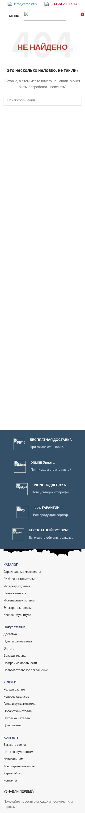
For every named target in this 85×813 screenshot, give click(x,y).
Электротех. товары (17, 607)
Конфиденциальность (19, 766)
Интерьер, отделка (17, 586)
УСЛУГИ (10, 682)
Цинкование (12, 725)
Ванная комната (15, 593)
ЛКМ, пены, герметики (19, 579)
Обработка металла (18, 711)
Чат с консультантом (18, 752)
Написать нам (13, 759)
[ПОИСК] (76, 100)
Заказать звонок (15, 744)
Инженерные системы (19, 600)
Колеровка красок (16, 696)
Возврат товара (15, 655)
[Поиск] (72, 16)
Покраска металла (17, 718)
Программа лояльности (20, 663)
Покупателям (14, 627)
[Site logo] (45, 16)
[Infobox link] (22, 4)
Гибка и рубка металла (19, 703)
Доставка (10, 634)
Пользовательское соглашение (26, 670)
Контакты (11, 737)
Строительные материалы (22, 571)
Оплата (9, 648)
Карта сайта (12, 773)
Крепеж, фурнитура (17, 615)
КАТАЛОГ (11, 565)
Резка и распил (14, 689)
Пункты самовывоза (18, 641)
